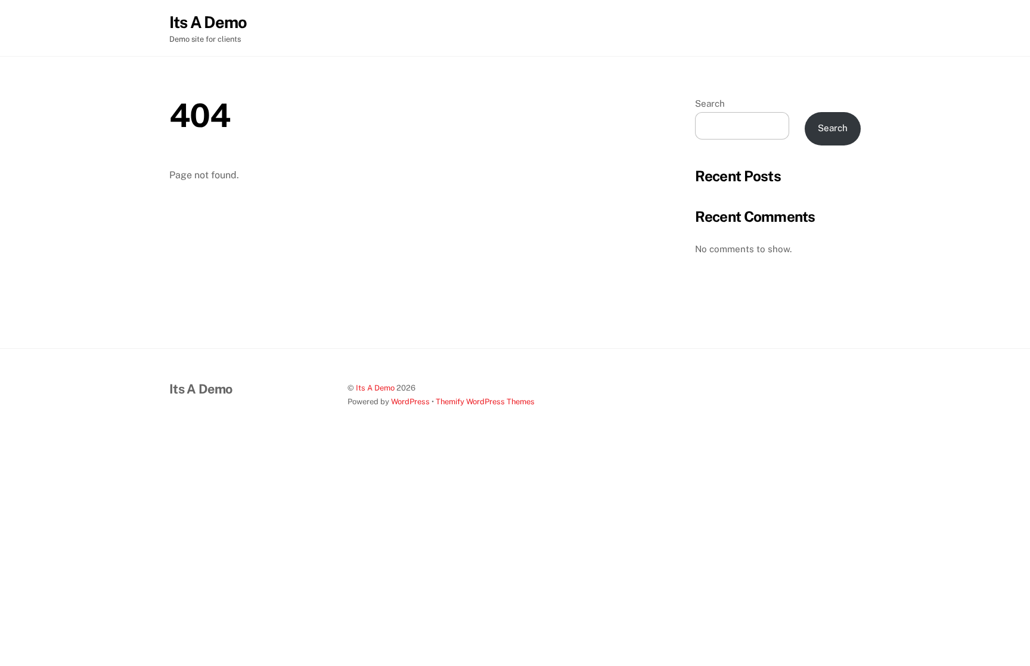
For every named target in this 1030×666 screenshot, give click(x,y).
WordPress (410, 401)
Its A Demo (375, 387)
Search (710, 103)
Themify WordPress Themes (485, 401)
